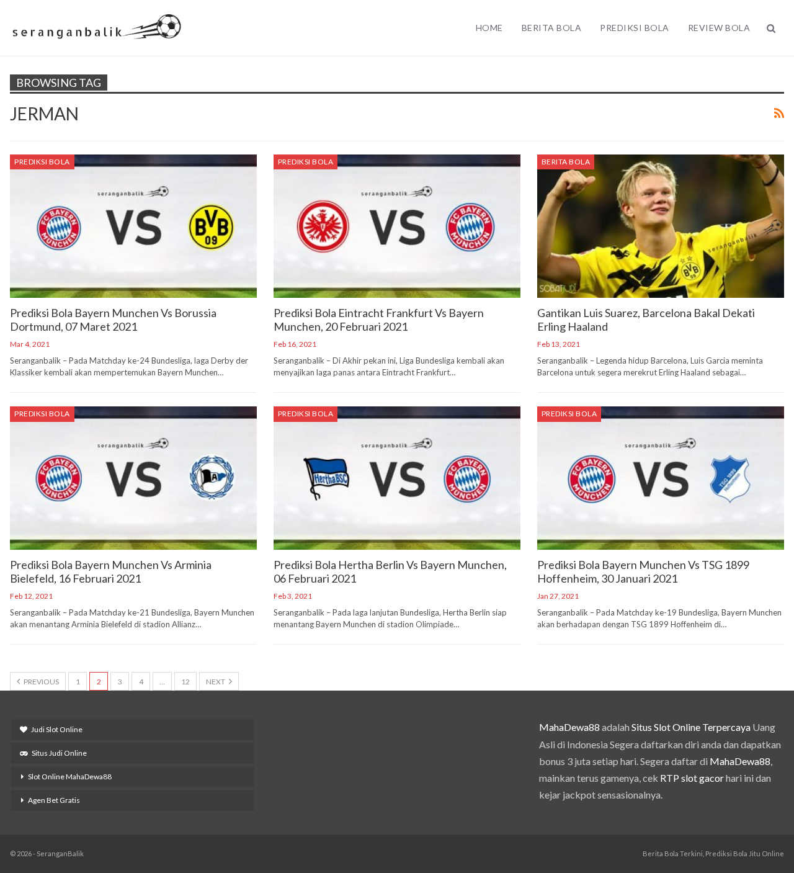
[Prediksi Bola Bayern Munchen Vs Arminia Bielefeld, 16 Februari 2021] (133, 478)
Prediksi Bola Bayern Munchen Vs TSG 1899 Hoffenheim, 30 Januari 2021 (643, 571)
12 (185, 681)
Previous (40, 681)
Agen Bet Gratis (54, 800)
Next (216, 681)
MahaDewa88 (569, 727)
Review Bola (719, 27)
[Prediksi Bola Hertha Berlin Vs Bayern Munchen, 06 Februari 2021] (397, 478)
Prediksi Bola (634, 27)
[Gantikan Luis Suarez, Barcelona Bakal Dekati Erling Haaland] (660, 226)
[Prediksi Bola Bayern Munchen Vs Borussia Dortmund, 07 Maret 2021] (133, 226)
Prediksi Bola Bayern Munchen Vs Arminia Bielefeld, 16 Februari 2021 (111, 571)
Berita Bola (552, 27)
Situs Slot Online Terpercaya (691, 727)
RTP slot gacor (692, 778)
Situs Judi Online (59, 753)
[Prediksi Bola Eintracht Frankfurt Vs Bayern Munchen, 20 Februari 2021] (397, 226)
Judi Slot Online (57, 729)
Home (489, 27)
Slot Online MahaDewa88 (70, 776)
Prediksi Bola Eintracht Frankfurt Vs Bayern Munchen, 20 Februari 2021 (379, 319)
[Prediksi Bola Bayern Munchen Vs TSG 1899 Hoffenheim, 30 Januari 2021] (660, 478)
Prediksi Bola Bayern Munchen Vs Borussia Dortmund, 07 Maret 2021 (113, 319)
